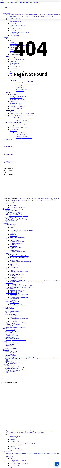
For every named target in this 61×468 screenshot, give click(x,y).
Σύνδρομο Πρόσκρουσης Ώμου (18, 251)
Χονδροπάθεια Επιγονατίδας (17, 274)
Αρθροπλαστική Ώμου (15, 247)
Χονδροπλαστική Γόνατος (16, 278)
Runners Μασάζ (10, 337)
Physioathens (6, 209)
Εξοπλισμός (6, 350)
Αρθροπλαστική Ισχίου (15, 266)
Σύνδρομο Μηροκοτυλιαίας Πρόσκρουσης (20, 261)
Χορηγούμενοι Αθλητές (12, 216)
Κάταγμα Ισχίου (14, 260)
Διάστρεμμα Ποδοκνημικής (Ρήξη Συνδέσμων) (21, 287)
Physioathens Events (11, 371)
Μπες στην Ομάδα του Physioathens (15, 370)
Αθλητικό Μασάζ (10, 330)
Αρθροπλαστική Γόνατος (16, 277)
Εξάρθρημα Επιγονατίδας (16, 281)
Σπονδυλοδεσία (13, 236)
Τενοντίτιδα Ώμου (14, 240)
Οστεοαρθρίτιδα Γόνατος (16, 273)
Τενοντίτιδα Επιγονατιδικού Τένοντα (19, 271)
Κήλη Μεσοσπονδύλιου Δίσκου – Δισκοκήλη (21, 230)
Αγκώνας (8, 253)
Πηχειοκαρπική (10, 288)
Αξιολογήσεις (9, 217)
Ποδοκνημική (9, 283)
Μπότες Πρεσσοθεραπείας (13, 358)
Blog (7, 372)
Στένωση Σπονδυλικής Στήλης (17, 237)
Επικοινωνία (6, 364)
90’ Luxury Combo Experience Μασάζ (16, 340)
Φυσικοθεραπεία (7, 307)
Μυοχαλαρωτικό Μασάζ (12, 331)
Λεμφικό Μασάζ (10, 332)
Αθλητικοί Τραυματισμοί (12, 293)
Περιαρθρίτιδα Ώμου (15, 250)
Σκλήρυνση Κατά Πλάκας (16, 304)
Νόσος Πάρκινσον (14, 303)
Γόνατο (8, 268)
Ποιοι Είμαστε (10, 211)
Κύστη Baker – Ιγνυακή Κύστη (17, 280)
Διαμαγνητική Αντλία (11, 351)
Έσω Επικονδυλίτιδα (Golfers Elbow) (19, 256)
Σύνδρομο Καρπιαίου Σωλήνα (17, 290)
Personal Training (10, 344)
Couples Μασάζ (10, 334)
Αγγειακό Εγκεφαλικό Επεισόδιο (18, 305)
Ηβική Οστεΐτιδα (14, 267)
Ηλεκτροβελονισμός (11, 360)
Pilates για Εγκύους (11, 348)
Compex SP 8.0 (10, 354)
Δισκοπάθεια (13, 234)
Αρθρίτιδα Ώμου (14, 248)
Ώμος (7, 238)
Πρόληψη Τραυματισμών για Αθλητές (16, 323)
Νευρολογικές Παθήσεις (12, 301)
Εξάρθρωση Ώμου (14, 244)
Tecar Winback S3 (11, 352)
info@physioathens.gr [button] (12, 162)
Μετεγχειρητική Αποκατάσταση (14, 310)
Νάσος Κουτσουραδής (12, 210)
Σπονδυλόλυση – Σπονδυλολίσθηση (19, 231)
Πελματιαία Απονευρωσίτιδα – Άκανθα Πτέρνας (22, 285)
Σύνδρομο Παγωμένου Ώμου (17, 241)
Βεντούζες (9, 361)
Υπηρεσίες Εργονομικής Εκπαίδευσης (16, 219)
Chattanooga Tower (11, 355)
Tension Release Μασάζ (12, 335)
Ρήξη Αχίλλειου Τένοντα (16, 284)
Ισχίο (7, 258)
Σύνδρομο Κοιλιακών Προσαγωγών (19, 294)
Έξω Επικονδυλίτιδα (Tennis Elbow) (19, 257)
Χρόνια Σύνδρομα (11, 325)
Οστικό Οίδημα (13, 270)
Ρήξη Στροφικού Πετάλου (16, 243)
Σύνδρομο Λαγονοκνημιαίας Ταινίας (19, 297)
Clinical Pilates (10, 347)
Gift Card (8, 214)
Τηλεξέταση (9, 365)
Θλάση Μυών (13, 295)
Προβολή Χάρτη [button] (10, 116)
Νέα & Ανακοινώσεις (11, 220)
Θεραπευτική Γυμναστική (12, 342)
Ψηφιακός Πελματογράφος (13, 324)
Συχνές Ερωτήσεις (11, 221)
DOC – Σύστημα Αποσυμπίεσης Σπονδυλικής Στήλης (20, 357)
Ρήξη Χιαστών (13, 300)
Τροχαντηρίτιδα (13, 264)
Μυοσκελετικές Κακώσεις (13, 311)
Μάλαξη (5, 328)
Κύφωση (12, 227)
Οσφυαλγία (12, 226)
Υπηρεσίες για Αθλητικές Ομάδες (15, 367)
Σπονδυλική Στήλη (11, 224)
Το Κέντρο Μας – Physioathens (14, 213)
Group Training (10, 345)
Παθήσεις (5, 223)
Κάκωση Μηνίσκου (14, 298)
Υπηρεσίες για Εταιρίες (12, 368)
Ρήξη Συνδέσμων (14, 276)
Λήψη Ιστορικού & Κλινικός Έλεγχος (15, 327)
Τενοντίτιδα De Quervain (16, 291)
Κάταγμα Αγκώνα (14, 254)
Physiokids (9, 313)
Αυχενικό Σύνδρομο (15, 229)
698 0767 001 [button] (9, 154)
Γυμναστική (6, 341)
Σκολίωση (12, 233)
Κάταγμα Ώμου (13, 246)
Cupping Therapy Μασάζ (12, 338)
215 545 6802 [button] (9, 147)
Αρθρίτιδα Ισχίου (14, 263)
